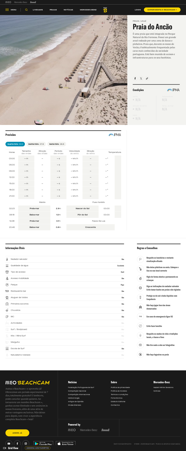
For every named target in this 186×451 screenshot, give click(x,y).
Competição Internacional (79, 394)
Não (122, 323)
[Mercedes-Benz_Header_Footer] (20, 2)
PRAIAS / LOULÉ (139, 21)
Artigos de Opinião (76, 401)
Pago (122, 285)
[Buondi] (33, 2)
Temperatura (167, 96)
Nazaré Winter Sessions (163, 387)
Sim (123, 259)
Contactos (115, 405)
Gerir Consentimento (122, 444)
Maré (135, 115)
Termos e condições (119, 394)
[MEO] (8, 2)
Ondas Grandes (74, 405)
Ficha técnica (116, 398)
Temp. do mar (167, 106)
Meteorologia (73, 398)
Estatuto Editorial (118, 401)
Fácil (122, 272)
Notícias (156, 391)
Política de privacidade (120, 387)
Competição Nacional (77, 391)
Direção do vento (140, 106)
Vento (135, 96)
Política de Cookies (119, 391)
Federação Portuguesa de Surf (81, 387)
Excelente (120, 265)
